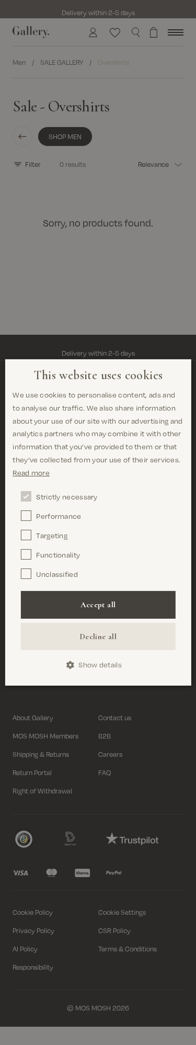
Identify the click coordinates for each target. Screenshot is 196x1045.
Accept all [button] (98, 604)
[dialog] (98, 522)
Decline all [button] (98, 636)
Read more (31, 472)
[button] (98, 665)
